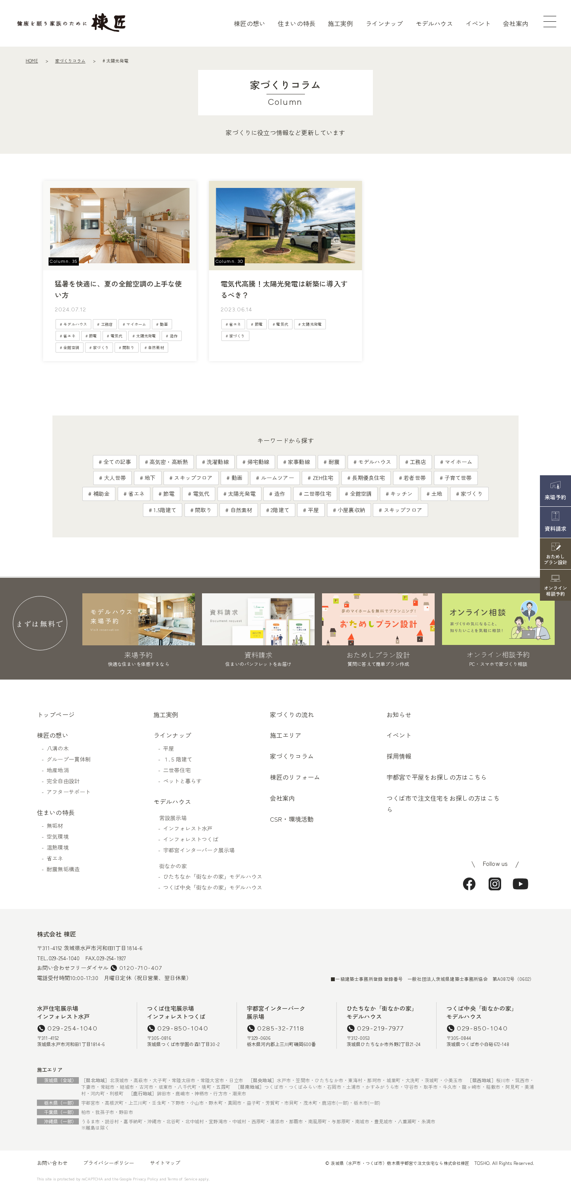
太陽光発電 (146, 336)
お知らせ (399, 714)
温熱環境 (58, 847)
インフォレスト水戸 (187, 828)
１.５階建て (177, 759)
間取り (128, 347)
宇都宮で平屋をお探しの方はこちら (436, 777)
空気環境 (58, 836)
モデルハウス (434, 23)
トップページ (56, 714)
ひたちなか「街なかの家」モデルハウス (212, 876)
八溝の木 (58, 748)
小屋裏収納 (351, 510)
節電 (93, 336)
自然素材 (156, 347)
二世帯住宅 (317, 493)
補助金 (101, 493)
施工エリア (285, 735)
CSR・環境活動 (291, 819)
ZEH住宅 (323, 477)
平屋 (313, 510)
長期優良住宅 (368, 477)
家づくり (101, 347)
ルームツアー (277, 477)
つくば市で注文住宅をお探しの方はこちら (443, 803)
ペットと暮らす (182, 781)
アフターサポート (69, 792)
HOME (32, 60)
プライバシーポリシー (108, 1162)
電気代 (116, 336)
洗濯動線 (218, 462)
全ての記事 (117, 462)
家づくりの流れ (292, 714)
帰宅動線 (258, 462)
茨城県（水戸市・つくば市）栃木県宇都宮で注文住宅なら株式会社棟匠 (400, 1163)
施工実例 (340, 23)
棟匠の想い (249, 23)
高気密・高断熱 (169, 462)
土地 (436, 493)
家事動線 (299, 462)
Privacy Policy (145, 1179)
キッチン (401, 493)
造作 (174, 336)
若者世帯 (415, 477)
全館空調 (71, 347)
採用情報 (399, 756)
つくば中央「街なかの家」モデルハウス (212, 887)
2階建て (280, 510)
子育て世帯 (458, 477)
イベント (478, 23)
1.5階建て (164, 510)
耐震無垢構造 (63, 869)
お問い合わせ (52, 1162)
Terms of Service (182, 1179)
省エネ (69, 336)
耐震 (334, 462)
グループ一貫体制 (69, 759)
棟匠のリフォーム (295, 777)
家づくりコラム (70, 60)
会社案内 (515, 23)
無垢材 (55, 825)
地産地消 (58, 770)
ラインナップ (384, 23)
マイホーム (136, 324)
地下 (149, 477)
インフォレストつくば (190, 839)
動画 (164, 324)
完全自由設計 (63, 781)
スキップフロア (193, 477)
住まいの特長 (296, 23)
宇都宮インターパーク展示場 (199, 850)
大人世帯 (115, 477)
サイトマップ (165, 1162)
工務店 (107, 324)
